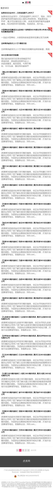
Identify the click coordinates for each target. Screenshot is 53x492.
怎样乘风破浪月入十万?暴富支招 (13, 43)
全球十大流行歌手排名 (18, 487)
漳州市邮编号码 (44, 485)
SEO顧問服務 (36, 482)
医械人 (4, 485)
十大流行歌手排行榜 (32, 487)
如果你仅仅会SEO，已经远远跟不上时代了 (17, 13)
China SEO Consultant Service (21, 482)
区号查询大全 (12, 484)
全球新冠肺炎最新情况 (44, 484)
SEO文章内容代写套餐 (10, 55)
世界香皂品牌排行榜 (29, 488)
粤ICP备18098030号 (34, 472)
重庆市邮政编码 (31, 484)
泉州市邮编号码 (33, 485)
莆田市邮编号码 (12, 485)
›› (28, 450)
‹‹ (17, 450)
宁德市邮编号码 (23, 485)
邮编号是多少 (21, 484)
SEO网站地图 (45, 482)
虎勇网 (26, 2)
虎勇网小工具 (5, 482)
